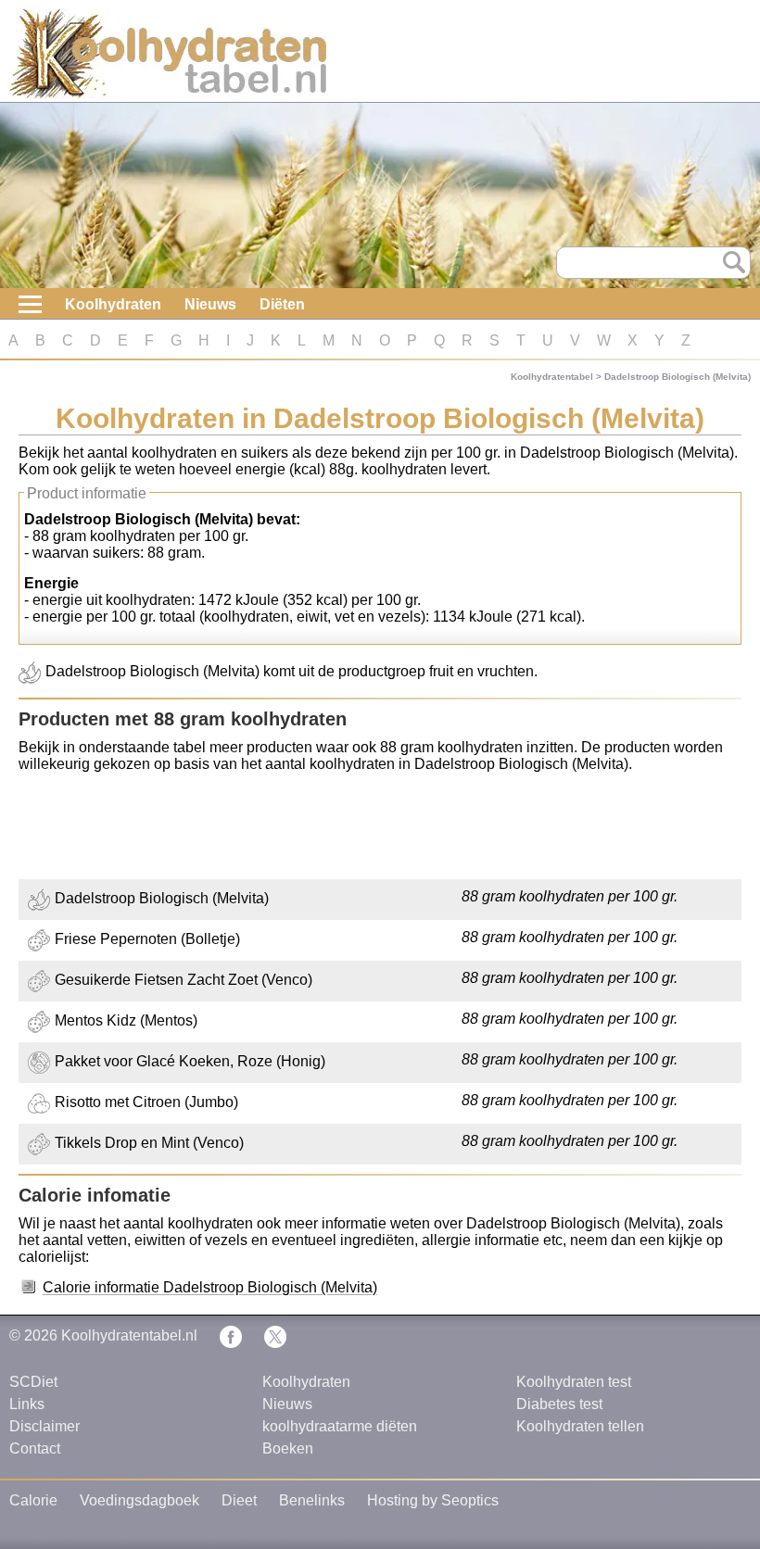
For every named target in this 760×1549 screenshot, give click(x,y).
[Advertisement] (380, 828)
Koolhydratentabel (552, 377)
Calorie (33, 1500)
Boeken (287, 1448)
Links (26, 1404)
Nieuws (210, 304)
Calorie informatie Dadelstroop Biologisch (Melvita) (210, 1287)
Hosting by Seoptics (433, 1500)
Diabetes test (559, 1404)
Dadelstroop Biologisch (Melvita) (677, 377)
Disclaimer (44, 1426)
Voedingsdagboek (139, 1500)
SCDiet (33, 1382)
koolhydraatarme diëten (339, 1426)
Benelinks (312, 1500)
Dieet (239, 1500)
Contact (34, 1448)
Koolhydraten (113, 304)
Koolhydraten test (573, 1382)
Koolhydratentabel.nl (129, 1335)
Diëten (282, 304)
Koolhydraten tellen (580, 1426)
